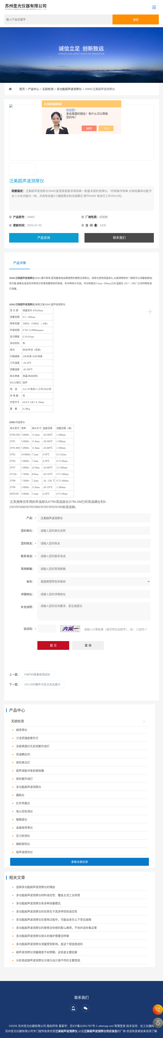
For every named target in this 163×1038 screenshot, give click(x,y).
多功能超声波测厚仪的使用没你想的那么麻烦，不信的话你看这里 (56, 927)
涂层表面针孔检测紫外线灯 (32, 746)
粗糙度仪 (21, 819)
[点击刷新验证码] (70, 628)
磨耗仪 (20, 795)
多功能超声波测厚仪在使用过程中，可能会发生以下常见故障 (53, 919)
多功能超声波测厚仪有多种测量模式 (38, 903)
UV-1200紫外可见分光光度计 (42, 684)
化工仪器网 (147, 1025)
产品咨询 (43, 237)
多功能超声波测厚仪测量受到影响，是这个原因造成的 (49, 944)
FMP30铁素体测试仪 (37, 674)
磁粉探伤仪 (23, 843)
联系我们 (119, 237)
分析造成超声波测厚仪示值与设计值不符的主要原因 (48, 960)
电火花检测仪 (24, 811)
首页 (22, 89)
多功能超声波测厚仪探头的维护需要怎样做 (42, 935)
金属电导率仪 (24, 827)
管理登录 (119, 1025)
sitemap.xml (106, 1025)
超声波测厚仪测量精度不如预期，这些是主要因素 (46, 952)
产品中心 (33, 89)
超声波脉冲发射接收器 (30, 770)
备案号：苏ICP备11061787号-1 (78, 1025)
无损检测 (47, 89)
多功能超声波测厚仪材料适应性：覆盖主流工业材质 (48, 895)
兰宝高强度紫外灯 (27, 738)
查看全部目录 (79, 861)
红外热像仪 (23, 803)
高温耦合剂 (23, 754)
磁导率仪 (21, 729)
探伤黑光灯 (23, 762)
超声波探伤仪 (24, 852)
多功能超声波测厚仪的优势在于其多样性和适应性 (46, 911)
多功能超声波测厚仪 (69, 89)
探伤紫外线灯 (24, 778)
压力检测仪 (23, 835)
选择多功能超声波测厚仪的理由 (35, 887)
